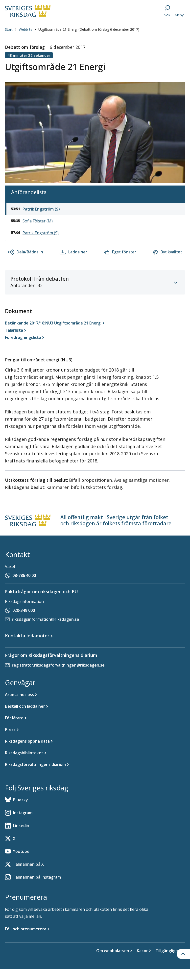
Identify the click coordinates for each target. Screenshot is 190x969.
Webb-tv (25, 29)
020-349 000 (23, 610)
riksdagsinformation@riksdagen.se (45, 619)
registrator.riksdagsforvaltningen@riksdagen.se (58, 665)
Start (9, 29)
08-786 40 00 (24, 575)
